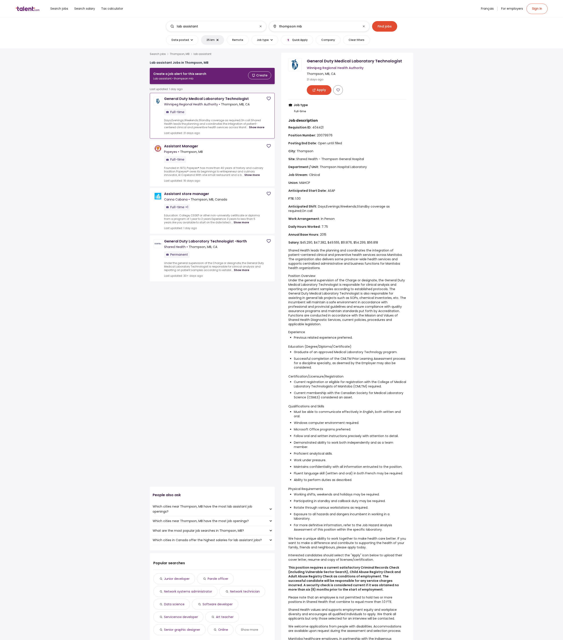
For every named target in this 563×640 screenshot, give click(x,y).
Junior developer (177, 579)
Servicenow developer (181, 617)
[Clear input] (261, 26)
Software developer (218, 604)
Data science (174, 604)
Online (223, 629)
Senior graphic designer (182, 629)
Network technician (245, 591)
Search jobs (158, 54)
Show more (256, 127)
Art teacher (225, 617)
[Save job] (269, 98)
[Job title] (212, 26)
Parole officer (218, 579)
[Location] (315, 26)
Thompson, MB (180, 54)
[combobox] (216, 26)
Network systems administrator (188, 591)
